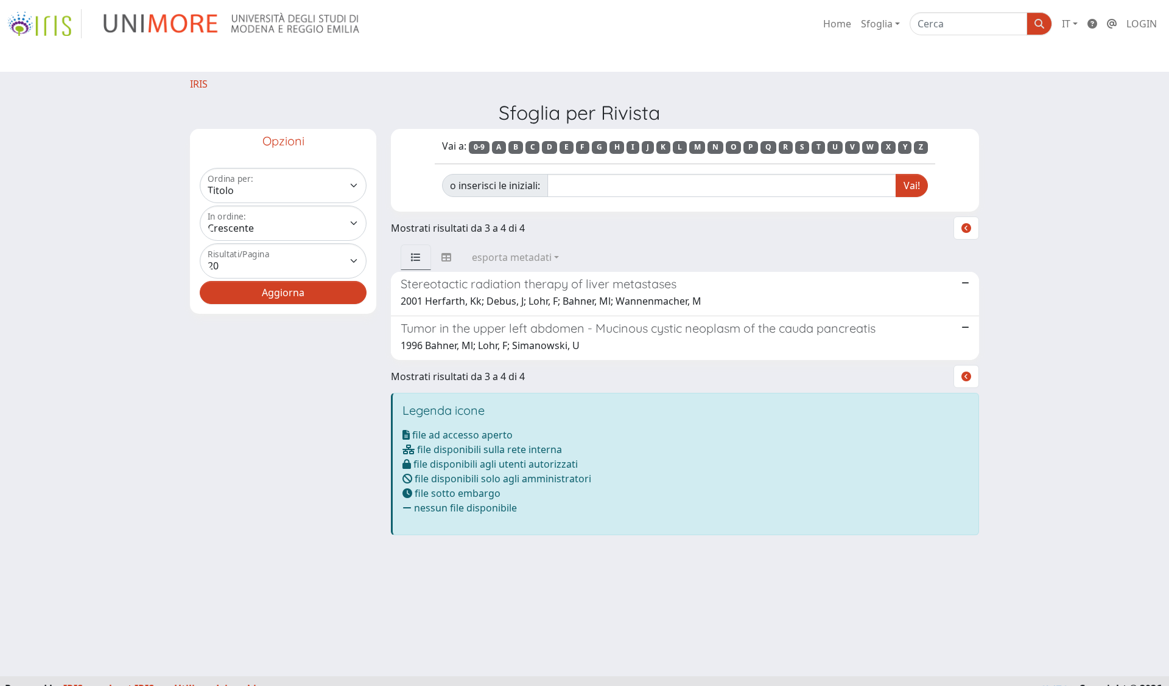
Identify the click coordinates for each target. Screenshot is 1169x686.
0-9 (479, 147)
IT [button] (1066, 23)
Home (837, 23)
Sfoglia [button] (877, 23)
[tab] (416, 257)
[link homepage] (44, 23)
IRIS (199, 84)
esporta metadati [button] (512, 257)
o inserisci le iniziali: (495, 185)
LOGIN (1141, 23)
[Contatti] (1112, 24)
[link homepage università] (232, 23)
